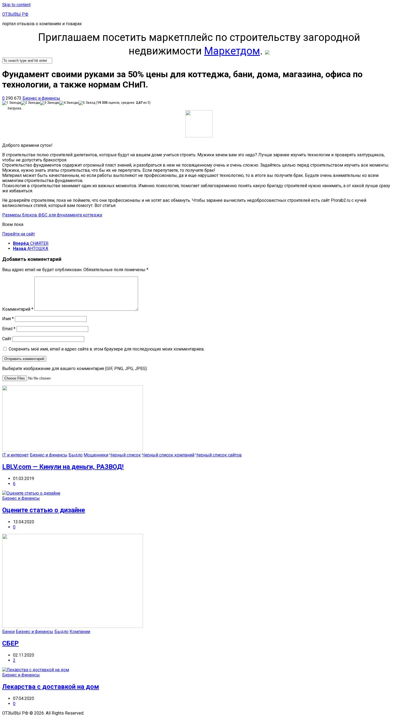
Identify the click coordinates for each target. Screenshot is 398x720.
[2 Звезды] (30, 103)
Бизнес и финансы (41, 98)
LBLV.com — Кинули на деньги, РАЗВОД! (63, 467)
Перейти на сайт (18, 233)
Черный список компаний (168, 455)
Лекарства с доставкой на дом (50, 686)
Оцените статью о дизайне (43, 510)
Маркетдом (232, 51)
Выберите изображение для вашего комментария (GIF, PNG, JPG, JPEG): (75, 368)
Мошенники (96, 455)
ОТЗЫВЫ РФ (15, 14)
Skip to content (16, 4)
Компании (80, 631)
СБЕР (10, 643)
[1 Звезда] (11, 103)
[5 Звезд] (87, 103)
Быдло (75, 455)
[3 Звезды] (49, 103)
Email (8, 328)
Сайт (6, 338)
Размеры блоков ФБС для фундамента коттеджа (52, 215)
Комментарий (17, 309)
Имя (8, 318)
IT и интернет (15, 455)
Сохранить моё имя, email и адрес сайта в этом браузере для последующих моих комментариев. (107, 349)
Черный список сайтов (218, 455)
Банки (8, 631)
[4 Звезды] (69, 103)
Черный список (125, 455)
